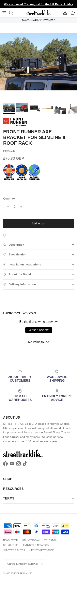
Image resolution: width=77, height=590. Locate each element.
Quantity (9, 198)
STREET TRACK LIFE (21, 573)
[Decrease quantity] (6, 206)
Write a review (39, 330)
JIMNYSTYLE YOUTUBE (41, 550)
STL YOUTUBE (10, 545)
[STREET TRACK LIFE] (38, 12)
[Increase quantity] (22, 206)
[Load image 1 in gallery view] (38, 61)
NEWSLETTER (10, 540)
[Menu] (4, 12)
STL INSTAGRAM (30, 540)
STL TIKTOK (50, 540)
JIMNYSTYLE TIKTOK (14, 550)
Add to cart (38, 223)
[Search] (13, 12)
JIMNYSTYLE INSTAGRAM (36, 545)
